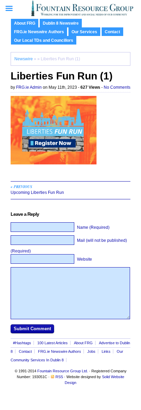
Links (106, 351)
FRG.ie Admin (29, 87)
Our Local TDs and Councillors (43, 40)
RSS (59, 377)
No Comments (117, 87)
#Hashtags (22, 343)
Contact (112, 31)
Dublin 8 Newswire (61, 23)
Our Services (84, 31)
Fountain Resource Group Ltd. (62, 371)
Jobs (91, 351)
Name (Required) (93, 227)
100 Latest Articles (52, 343)
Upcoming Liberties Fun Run (37, 189)
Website (84, 259)
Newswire (23, 59)
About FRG (24, 23)
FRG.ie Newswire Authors (39, 31)
